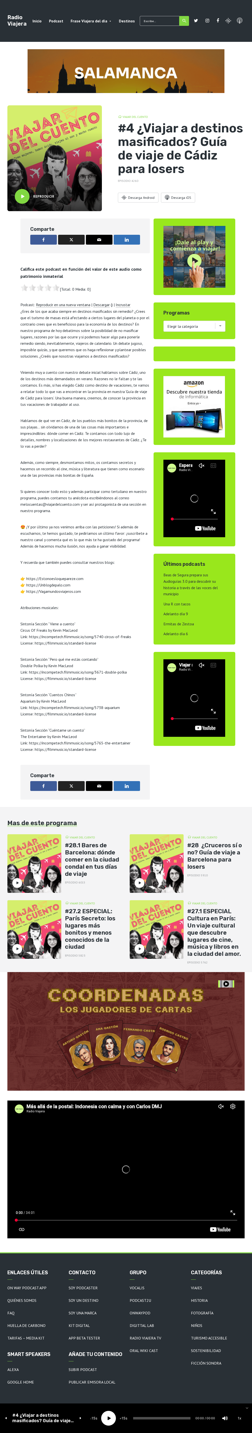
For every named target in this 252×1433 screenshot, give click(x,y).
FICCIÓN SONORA (206, 1363)
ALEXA (13, 1369)
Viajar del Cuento (135, 117)
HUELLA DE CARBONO (26, 1325)
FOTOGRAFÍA (202, 1312)
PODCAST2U (140, 1300)
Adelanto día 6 (175, 633)
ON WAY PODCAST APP (27, 1287)
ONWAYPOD (140, 1312)
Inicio (37, 20)
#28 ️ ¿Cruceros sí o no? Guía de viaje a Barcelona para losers (214, 856)
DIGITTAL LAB (142, 1325)
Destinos (127, 20)
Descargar (101, 304)
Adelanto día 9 (175, 613)
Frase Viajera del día (89, 20)
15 (93, 1418)
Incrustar (123, 304)
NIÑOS (196, 1325)
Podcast (56, 20)
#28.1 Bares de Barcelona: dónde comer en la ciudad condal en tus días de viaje (92, 859)
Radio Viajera (17, 20)
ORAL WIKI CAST (144, 1350)
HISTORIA (199, 1300)
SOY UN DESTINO (83, 1300)
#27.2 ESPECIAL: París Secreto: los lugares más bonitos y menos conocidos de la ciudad (90, 929)
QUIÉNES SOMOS (21, 1300)
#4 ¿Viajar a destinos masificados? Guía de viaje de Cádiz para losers (41, 1418)
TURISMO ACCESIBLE (209, 1338)
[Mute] (225, 1418)
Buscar (184, 21)
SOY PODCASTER (83, 1287)
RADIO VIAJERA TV (145, 1338)
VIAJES (196, 1287)
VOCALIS (137, 1287)
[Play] (108, 1418)
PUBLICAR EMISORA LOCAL (92, 1382)
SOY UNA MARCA (82, 1312)
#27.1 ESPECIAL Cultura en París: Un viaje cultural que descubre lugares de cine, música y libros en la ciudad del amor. (214, 932)
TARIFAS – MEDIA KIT (26, 1338)
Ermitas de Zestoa (178, 623)
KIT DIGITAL (79, 1325)
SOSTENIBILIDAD (206, 1350)
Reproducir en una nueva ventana (63, 304)
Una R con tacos (176, 603)
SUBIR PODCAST (83, 1369)
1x (239, 1418)
